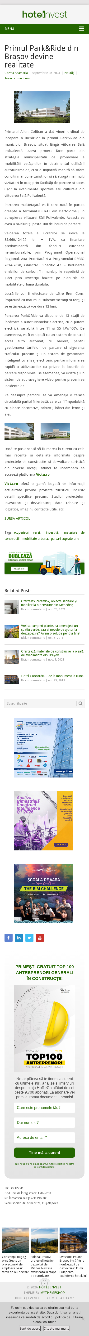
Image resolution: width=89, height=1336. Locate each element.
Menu (9, 29)
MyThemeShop (52, 1293)
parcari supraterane (65, 539)
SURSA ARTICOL (17, 518)
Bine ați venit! (27, 1298)
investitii (52, 532)
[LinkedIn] (19, 938)
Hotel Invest (45, 14)
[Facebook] (9, 938)
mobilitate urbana (35, 539)
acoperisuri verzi (27, 532)
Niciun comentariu (17, 78)
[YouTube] (40, 938)
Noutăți (70, 73)
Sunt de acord (29, 1328)
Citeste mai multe (57, 1328)
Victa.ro (43, 474)
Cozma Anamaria (16, 73)
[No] (83, 1319)
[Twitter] (29, 938)
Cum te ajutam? (60, 1298)
